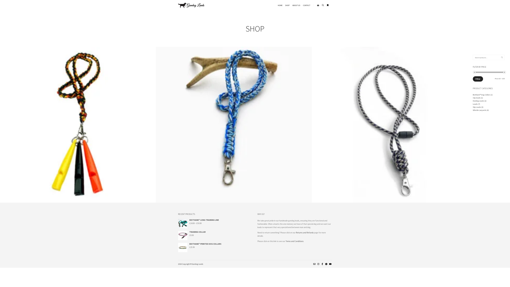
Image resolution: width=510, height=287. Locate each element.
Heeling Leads (478, 101)
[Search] (322, 5)
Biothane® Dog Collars (481, 95)
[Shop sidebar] (318, 5)
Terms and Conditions (295, 241)
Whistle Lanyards (479, 110)
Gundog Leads (197, 264)
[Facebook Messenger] (326, 264)
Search (503, 57)
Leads (475, 104)
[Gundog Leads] (191, 5)
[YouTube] (330, 264)
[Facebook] (322, 264)
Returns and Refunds (305, 232)
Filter (477, 79)
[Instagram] (318, 264)
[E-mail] (314, 264)
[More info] (327, 5)
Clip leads (477, 98)
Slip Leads (477, 107)
